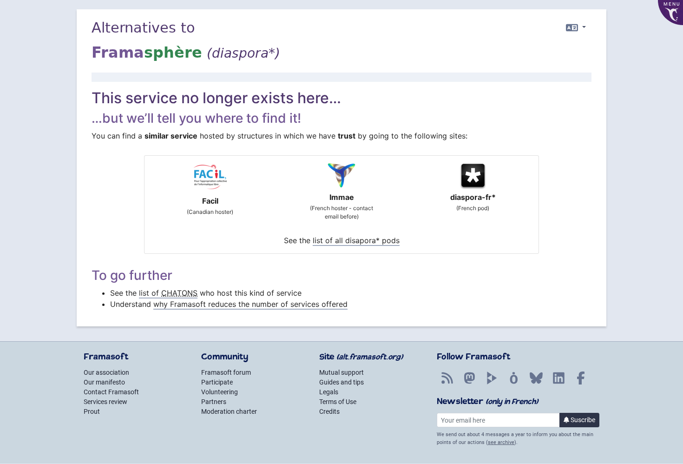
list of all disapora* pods (356, 240)
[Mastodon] (469, 383)
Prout (92, 411)
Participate (217, 382)
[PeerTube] (491, 383)
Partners (213, 401)
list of (168, 293)
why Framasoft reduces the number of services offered (250, 304)
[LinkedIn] (558, 383)
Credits (329, 411)
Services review (105, 401)
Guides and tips (341, 382)
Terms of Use (337, 401)
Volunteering (219, 392)
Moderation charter (229, 411)
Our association (106, 372)
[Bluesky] (536, 383)
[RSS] (447, 383)
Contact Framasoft (111, 392)
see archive (501, 442)
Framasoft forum (226, 372)
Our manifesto (104, 382)
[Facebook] (581, 383)
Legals (328, 392)
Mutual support (341, 372)
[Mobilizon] (514, 383)
